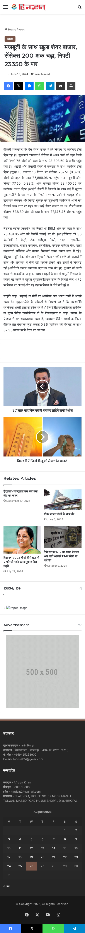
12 (31, 848)
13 (42, 848)
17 (8, 857)
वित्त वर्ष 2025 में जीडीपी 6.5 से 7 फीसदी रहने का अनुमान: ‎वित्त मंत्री (21, 562)
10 (8, 848)
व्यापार (22, 29)
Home (11, 29)
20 (42, 857)
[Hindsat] (28, 7)
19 (31, 857)
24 (9, 866)
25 (20, 866)
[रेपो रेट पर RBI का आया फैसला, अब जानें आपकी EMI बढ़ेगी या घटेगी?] (63, 537)
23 (76, 857)
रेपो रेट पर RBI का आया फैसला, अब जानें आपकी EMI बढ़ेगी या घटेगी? (61, 556)
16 (76, 848)
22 (65, 857)
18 (20, 857)
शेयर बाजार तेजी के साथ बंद (59, 514)
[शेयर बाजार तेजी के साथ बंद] (63, 499)
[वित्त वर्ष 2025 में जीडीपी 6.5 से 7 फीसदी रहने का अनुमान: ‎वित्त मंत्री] (22, 540)
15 (64, 848)
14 (53, 848)
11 (20, 848)
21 (53, 857)
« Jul (6, 886)
